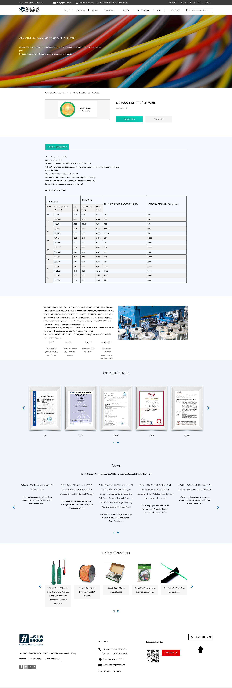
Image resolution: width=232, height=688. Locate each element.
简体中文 (184, 2)
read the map (203, 637)
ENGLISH (172, 2)
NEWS (159, 10)
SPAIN (207, 2)
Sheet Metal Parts (143, 10)
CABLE (95, 10)
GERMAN (196, 2)
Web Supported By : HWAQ (65, 654)
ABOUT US (80, 10)
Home (47, 93)
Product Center (52, 659)
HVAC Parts (126, 10)
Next (208, 407)
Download (159, 119)
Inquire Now (129, 119)
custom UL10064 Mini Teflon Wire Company (76, 311)
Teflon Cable (63, 93)
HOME (66, 10)
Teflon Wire (73, 93)
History (22, 659)
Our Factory (36, 659)
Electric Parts (109, 10)
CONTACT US (174, 10)
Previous (23, 407)
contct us (171, 652)
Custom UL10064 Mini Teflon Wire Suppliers (111, 2)
